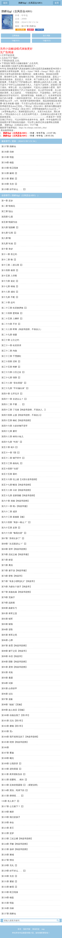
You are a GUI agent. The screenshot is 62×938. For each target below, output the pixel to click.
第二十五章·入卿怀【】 (12, 318)
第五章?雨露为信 (9, 222)
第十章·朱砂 (7, 249)
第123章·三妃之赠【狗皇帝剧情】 (17, 838)
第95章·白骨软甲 (9, 688)
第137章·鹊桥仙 (28, 26)
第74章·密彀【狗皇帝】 (12, 576)
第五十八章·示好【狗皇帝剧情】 (17, 490)
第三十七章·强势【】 (11, 377)
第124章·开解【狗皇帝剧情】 (15, 844)
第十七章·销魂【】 (10, 286)
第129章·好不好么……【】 (14, 189)
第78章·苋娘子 (8, 597)
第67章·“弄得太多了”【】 (13, 538)
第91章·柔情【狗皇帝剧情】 (15, 667)
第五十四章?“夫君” (10, 469)
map (43, 929)
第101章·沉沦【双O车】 (13, 721)
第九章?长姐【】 (9, 243)
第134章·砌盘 (8, 162)
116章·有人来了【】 (11, 801)
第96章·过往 (7, 694)
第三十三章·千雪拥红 (11, 356)
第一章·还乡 (7, 201)
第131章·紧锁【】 (10, 179)
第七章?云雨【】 (9, 233)
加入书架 (46, 36)
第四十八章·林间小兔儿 (12, 436)
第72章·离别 (7, 565)
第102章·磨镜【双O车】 (13, 726)
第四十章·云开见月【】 (12, 394)
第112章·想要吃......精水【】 (15, 780)
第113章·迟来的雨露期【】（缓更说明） (20, 785)
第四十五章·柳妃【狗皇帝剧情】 (17, 420)
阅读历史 (36, 929)
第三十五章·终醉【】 (11, 367)
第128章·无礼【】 (10, 865)
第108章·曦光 (8, 758)
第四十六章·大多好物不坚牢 (15, 426)
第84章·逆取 (7, 629)
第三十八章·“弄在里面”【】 (14, 383)
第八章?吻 (6, 238)
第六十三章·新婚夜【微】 (13, 517)
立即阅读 (15, 36)
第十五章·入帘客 (9, 276)
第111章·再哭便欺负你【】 (14, 774)
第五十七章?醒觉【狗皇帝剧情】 (17, 485)
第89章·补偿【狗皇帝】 (12, 656)
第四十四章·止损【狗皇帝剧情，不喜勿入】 (22, 415)
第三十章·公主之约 (10, 340)
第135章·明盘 (8, 157)
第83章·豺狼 (7, 624)
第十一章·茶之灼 (9, 254)
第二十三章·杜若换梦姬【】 (15, 308)
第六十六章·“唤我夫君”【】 (14, 533)
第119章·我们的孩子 (11, 817)
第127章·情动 (8, 860)
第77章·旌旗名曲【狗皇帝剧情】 (17, 592)
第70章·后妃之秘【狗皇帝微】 (16, 554)
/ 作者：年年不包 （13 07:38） (30, 133)
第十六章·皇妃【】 (10, 281)
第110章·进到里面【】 (12, 769)
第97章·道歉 (7, 699)
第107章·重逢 (8, 753)
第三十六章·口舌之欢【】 (13, 372)
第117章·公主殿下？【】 (13, 806)
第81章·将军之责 (9, 613)
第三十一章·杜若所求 (11, 345)
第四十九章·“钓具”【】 (12, 442)
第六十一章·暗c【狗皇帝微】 (15, 506)
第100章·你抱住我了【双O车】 (16, 715)
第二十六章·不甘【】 (11, 324)
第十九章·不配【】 (10, 297)
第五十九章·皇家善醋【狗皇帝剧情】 (19, 495)
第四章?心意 (7, 217)
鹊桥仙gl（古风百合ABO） (31, 3)
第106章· (6, 747)
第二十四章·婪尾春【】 (12, 313)
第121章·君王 (8, 828)
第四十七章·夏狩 (9, 431)
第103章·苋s (7, 731)
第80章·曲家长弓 (9, 608)
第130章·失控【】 (10, 184)
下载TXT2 (47, 41)
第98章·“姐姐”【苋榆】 (12, 704)
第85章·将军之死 (9, 635)
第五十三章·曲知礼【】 (12, 463)
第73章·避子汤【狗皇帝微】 (15, 570)
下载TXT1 (16, 41)
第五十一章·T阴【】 (11, 453)
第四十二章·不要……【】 (13, 404)
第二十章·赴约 (8, 302)
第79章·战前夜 (8, 603)
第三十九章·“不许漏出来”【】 (15, 388)
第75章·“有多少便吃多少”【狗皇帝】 (19, 581)
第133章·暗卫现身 (10, 168)
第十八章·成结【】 (10, 292)
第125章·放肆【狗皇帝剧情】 (15, 849)
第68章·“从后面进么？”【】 (14, 544)
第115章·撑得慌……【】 (13, 796)
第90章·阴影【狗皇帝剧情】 (15, 662)
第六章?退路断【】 (10, 227)
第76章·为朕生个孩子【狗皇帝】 (17, 587)
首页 (57, 3)
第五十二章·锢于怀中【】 (13, 458)
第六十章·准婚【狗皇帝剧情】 (16, 501)
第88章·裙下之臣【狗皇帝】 (15, 651)
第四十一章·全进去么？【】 (15, 399)
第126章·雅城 (8, 855)
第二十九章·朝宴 (9, 335)
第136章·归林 (8, 152)
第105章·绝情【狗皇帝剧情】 (15, 742)
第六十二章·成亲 (9, 511)
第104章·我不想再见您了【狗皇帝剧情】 (20, 737)
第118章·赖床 (8, 812)
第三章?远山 (7, 211)
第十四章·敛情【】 (10, 270)
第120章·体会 (8, 822)
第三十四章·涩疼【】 (11, 361)
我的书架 (26, 929)
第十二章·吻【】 (9, 260)
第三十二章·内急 (9, 351)
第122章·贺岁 (8, 833)
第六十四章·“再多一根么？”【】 (16, 522)
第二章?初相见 (8, 206)
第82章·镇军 (7, 619)
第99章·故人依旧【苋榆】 (13, 710)
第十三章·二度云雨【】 (12, 265)
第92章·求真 (7, 672)
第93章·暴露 (7, 678)
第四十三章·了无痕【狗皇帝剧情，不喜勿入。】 (24, 410)
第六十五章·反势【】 (11, 528)
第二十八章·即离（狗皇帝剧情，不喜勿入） (22, 329)
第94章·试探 (7, 683)
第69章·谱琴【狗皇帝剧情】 (15, 549)
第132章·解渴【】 (10, 173)
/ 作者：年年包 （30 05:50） (29, 136)
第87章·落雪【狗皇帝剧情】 (15, 645)
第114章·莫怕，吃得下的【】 (15, 790)
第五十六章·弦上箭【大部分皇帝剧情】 (20, 479)
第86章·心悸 (7, 640)
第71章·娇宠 (7, 560)
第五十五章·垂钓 (9, 474)
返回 (5, 3)
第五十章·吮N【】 (10, 447)
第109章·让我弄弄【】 (12, 763)
